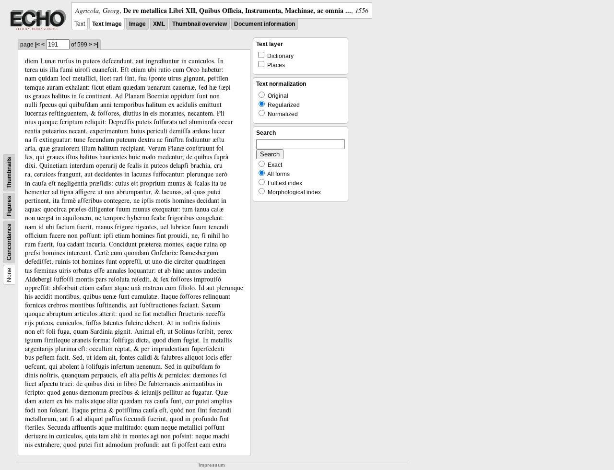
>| (96, 44)
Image (137, 24)
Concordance (9, 241)
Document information (264, 24)
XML (159, 24)
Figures (9, 206)
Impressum (212, 465)
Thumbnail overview (199, 24)
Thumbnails (9, 172)
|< (37, 44)
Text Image (107, 24)
